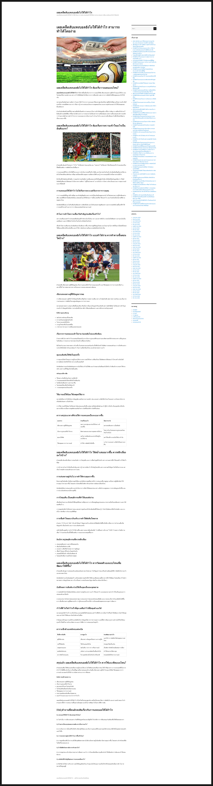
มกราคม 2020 (136, 296)
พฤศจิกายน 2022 (137, 236)
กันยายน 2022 (136, 240)
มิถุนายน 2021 (136, 266)
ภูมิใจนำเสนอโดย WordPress (82, 778)
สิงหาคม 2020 (136, 284)
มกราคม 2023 (136, 233)
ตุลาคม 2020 (136, 280)
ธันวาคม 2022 (136, 235)
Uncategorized (137, 311)
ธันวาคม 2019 (136, 298)
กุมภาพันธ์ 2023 (137, 231)
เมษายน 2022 (136, 249)
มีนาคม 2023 (136, 229)
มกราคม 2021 (136, 275)
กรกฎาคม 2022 (136, 243)
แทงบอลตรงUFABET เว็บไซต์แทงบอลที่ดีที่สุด (143, 60)
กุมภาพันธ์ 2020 (137, 294)
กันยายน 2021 (136, 261)
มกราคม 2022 (136, 254)
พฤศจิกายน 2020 (137, 278)
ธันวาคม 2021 (136, 256)
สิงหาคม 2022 (136, 242)
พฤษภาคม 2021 (137, 268)
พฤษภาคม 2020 (137, 289)
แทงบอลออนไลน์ (137, 322)
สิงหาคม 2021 (136, 263)
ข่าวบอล (135, 313)
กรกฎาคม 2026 (137, 217)
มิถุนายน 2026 (136, 219)
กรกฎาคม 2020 (136, 285)
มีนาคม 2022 (136, 250)
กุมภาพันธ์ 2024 (137, 221)
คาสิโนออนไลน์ (136, 317)
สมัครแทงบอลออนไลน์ (138, 318)
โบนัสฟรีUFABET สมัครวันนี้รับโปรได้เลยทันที (144, 55)
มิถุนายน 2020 (136, 287)
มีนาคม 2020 (136, 292)
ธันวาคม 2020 (136, 277)
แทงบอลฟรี (135, 320)
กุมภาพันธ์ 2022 (137, 252)
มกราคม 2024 (136, 222)
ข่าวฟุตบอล (135, 315)
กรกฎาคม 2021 (136, 264)
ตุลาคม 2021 (136, 259)
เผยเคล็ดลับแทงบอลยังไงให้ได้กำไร (74, 12)
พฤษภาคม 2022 (137, 247)
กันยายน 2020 (136, 282)
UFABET (135, 310)
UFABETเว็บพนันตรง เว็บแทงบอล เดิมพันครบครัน (144, 148)
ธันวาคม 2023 (136, 224)
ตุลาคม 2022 (136, 238)
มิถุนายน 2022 (136, 245)
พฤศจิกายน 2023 (137, 226)
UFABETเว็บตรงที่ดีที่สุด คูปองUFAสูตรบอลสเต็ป (144, 146)
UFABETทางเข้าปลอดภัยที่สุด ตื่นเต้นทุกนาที (143, 195)
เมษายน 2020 (136, 291)
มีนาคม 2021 (136, 271)
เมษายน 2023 (136, 228)
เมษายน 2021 (136, 270)
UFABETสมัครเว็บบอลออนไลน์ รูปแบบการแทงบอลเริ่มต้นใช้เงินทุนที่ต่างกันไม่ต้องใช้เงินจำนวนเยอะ (144, 118)
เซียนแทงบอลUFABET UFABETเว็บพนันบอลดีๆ (144, 93)
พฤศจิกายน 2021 (137, 257)
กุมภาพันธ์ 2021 (136, 273)
